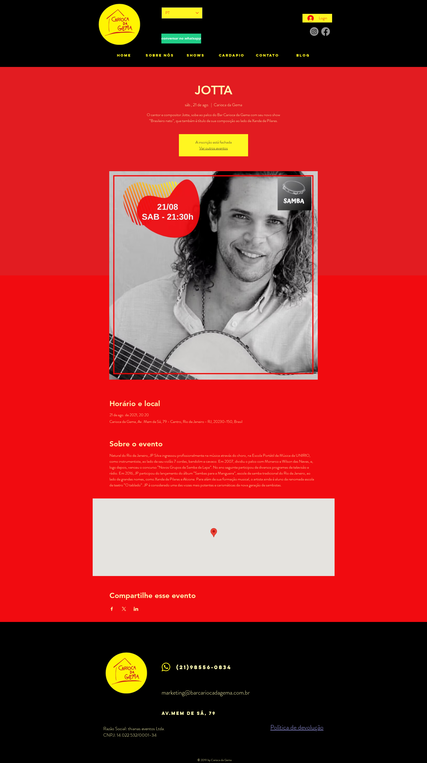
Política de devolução (296, 727)
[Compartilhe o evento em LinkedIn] (136, 609)
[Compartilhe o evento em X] (124, 609)
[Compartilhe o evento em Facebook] (111, 609)
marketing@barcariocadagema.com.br (206, 692)
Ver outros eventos (213, 148)
